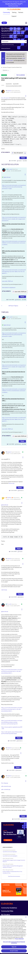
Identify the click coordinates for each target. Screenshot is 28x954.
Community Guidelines (9, 908)
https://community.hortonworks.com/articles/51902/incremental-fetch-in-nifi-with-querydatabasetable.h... (11, 671)
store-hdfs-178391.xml (7, 281)
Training (14, 12)
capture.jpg (11, 483)
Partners (20, 12)
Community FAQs (7, 911)
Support (14, 16)
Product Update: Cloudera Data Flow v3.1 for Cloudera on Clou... (12, 872)
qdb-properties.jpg (6, 786)
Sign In (4, 22)
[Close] (26, 917)
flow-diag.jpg (4, 783)
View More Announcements (14, 876)
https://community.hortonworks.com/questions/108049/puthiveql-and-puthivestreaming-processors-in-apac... (14, 187)
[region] (14, 934)
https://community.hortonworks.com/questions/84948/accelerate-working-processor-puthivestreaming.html (11, 722)
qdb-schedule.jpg (5, 789)
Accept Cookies (14, 950)
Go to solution (20, 75)
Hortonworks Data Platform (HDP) (13, 86)
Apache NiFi (15, 83)
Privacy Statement (19, 938)
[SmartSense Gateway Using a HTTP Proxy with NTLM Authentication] (1, 305)
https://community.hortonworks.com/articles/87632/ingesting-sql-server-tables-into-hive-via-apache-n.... (14, 271)
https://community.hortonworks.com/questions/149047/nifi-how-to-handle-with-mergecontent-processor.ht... (14, 219)
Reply (23, 157)
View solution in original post (8, 287)
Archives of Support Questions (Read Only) (12, 67)
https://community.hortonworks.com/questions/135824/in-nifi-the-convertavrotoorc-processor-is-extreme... (14, 243)
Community (6, 12)
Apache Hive (9, 83)
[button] (25, 95)
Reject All (14, 946)
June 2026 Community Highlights (10, 855)
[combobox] (14, 44)
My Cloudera (5, 914)
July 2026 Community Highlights (10, 851)
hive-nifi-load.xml (5, 98)
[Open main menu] (26, 23)
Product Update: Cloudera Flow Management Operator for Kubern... (13, 866)
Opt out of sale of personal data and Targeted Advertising (14, 942)
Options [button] (5, 70)
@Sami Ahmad (7, 177)
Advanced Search (5, 48)
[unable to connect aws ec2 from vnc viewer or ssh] (26, 305)
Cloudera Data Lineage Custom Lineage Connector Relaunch (14, 861)
